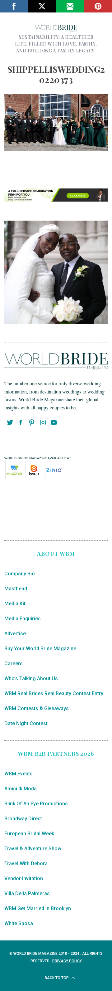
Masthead (15, 589)
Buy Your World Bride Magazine (40, 649)
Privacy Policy (67, 961)
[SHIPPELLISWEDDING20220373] (55, 149)
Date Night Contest (26, 723)
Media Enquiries (22, 619)
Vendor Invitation (23, 878)
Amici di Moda (20, 789)
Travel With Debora (26, 864)
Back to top (57, 978)
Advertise (15, 634)
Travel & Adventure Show (32, 849)
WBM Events (18, 774)
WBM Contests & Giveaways (36, 708)
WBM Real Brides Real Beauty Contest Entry (53, 693)
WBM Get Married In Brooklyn (37, 908)
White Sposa (18, 923)
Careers (13, 663)
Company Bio (19, 574)
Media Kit (15, 604)
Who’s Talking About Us (31, 678)
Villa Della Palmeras (27, 893)
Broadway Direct (23, 819)
